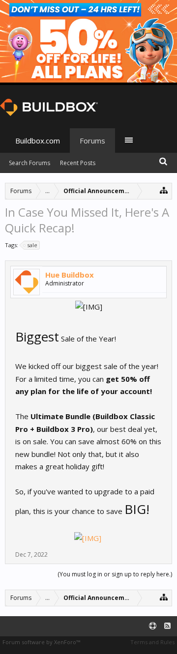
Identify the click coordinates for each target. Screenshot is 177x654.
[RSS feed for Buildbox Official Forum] (167, 626)
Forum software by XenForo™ (41, 642)
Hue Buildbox (69, 275)
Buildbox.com (37, 140)
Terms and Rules (152, 642)
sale (32, 245)
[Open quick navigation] (164, 190)
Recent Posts (77, 163)
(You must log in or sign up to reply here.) (115, 574)
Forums (92, 140)
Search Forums (29, 163)
